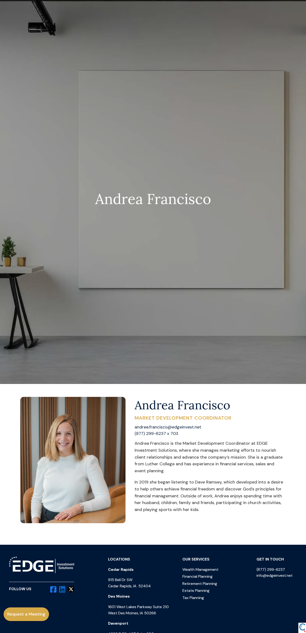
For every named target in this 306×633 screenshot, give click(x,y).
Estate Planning (195, 590)
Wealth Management (200, 569)
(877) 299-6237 (271, 569)
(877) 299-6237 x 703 (156, 433)
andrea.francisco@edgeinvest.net (168, 427)
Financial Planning (197, 576)
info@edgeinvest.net (275, 575)
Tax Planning (193, 597)
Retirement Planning (199, 583)
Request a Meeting (26, 614)
